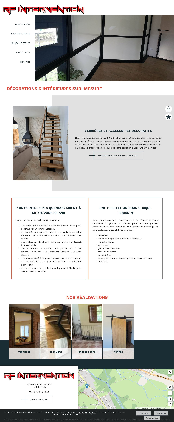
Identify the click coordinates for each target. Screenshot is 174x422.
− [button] (170, 403)
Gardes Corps (87, 352)
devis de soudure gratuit (38, 268)
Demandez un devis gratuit (118, 155)
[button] (170, 372)
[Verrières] (24, 331)
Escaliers (56, 352)
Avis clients (22, 52)
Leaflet (138, 408)
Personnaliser (152, 418)
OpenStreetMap (155, 408)
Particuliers (22, 24)
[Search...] (170, 387)
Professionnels (20, 33)
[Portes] (118, 331)
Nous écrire (39, 399)
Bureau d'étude (20, 43)
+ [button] (170, 399)
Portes (118, 352)
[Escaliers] (55, 331)
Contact (25, 62)
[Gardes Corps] (87, 331)
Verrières (24, 352)
